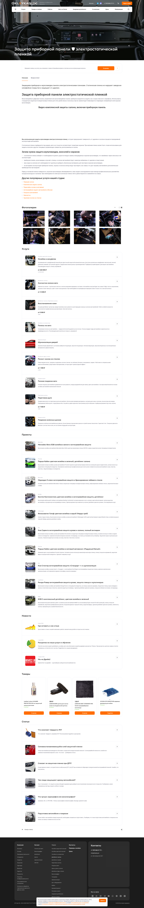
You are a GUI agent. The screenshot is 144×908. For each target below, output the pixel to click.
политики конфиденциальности (57, 902)
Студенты (19, 860)
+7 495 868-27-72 (109, 3)
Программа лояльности (23, 854)
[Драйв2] (124, 896)
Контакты (19, 848)
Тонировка (54, 877)
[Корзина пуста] (118, 3)
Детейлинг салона (56, 857)
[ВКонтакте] (92, 896)
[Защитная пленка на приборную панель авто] (59, 219)
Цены (71, 851)
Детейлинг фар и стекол (58, 871)
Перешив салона (29, 182)
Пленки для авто (38, 848)
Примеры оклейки (75, 848)
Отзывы (19, 851)
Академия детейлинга (57, 894)
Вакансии (19, 868)
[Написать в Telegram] (98, 3)
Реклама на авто (56, 891)
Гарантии (19, 871)
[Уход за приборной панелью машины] (34, 236)
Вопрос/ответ (35, 78)
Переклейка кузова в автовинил (34, 187)
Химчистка (27, 195)
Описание (25, 78)
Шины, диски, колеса (57, 868)
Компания (20, 845)
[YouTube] (108, 896)
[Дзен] (116, 896)
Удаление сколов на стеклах (32, 198)
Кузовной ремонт (56, 888)
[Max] (120, 896)
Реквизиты (20, 874)
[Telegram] (104, 896)
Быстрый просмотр (34, 694)
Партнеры (19, 865)
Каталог (37, 845)
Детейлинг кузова (56, 860)
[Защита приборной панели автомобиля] (34, 219)
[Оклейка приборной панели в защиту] (85, 219)
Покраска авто (55, 865)
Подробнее (110, 713)
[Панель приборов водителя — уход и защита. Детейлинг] (59, 236)
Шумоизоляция (38, 860)
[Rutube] (96, 896)
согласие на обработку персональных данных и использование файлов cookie (63, 904)
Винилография (38, 851)
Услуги (54, 845)
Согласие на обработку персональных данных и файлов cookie (23, 888)
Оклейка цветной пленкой (58, 851)
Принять (102, 900)
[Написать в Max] (101, 3)
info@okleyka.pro (95, 853)
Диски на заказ (56, 896)
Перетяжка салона (56, 862)
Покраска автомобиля (31, 192)
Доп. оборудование (56, 882)
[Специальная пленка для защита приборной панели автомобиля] (110, 219)
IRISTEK (36, 862)
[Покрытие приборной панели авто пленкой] (85, 236)
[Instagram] (100, 896)
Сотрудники (20, 857)
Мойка (53, 885)
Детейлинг (37, 854)
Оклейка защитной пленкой (59, 848)
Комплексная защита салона (33, 184)
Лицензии (19, 862)
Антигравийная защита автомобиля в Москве (38, 190)
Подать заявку (127, 3)
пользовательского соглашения (80, 902)
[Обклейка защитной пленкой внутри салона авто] (110, 236)
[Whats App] (112, 896)
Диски (36, 857)
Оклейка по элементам (58, 854)
